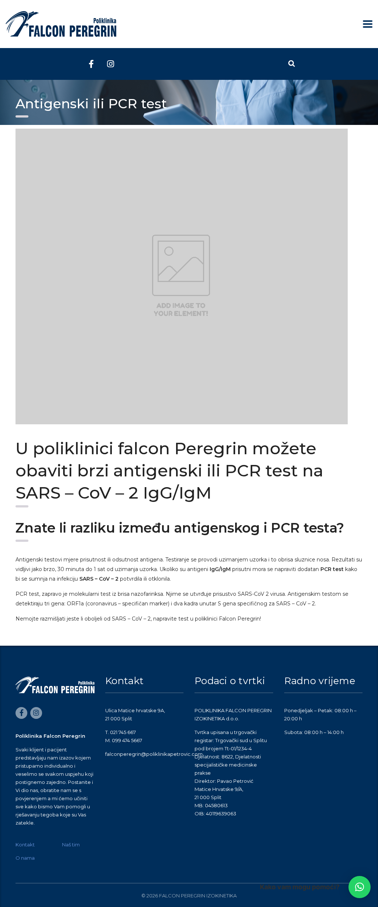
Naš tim (71, 844)
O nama (25, 858)
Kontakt (25, 844)
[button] (359, 887)
